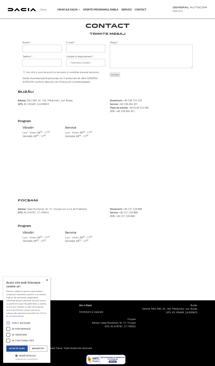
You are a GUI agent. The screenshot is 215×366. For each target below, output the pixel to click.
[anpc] (106, 359)
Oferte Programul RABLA (100, 9)
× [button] (47, 280)
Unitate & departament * (79, 56)
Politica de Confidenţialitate (74, 82)
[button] (26, 355)
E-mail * (70, 42)
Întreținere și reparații (91, 312)
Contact (140, 9)
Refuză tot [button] (38, 348)
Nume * (27, 42)
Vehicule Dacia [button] (67, 9)
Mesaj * (114, 42)
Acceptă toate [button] (17, 348)
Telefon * (27, 56)
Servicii (127, 9)
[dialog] (26, 320)
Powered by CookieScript (26, 359)
